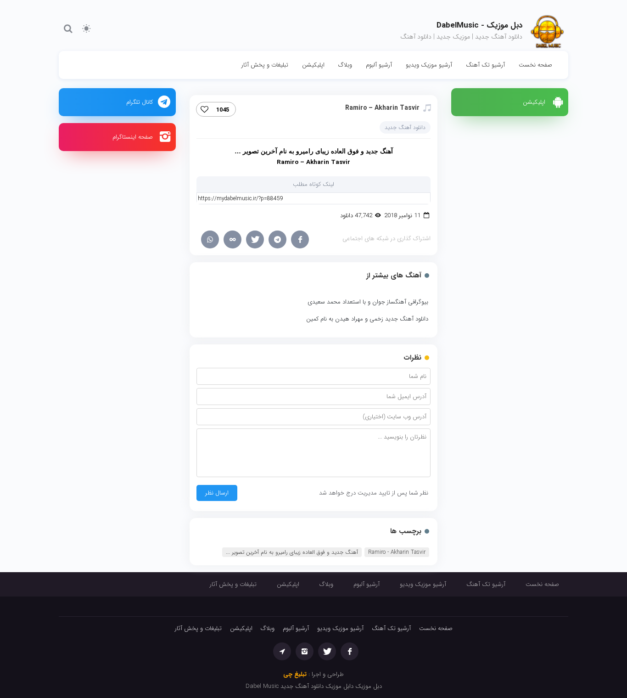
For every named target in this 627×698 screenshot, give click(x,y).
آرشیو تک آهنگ (485, 65)
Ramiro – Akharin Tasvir (382, 108)
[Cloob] (232, 239)
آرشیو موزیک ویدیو (429, 65)
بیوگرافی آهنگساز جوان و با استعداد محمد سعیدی (368, 302)
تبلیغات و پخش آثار (264, 65)
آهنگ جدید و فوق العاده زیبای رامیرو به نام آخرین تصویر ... (292, 552)
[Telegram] (277, 239)
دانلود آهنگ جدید (405, 127)
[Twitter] (255, 239)
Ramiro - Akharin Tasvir (396, 552)
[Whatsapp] (210, 239)
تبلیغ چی (295, 674)
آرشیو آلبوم (379, 65)
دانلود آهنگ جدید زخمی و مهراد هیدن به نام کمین (367, 319)
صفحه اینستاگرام (132, 137)
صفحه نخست (535, 65)
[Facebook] (300, 239)
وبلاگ (345, 65)
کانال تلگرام (139, 102)
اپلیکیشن (313, 65)
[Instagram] (305, 651)
